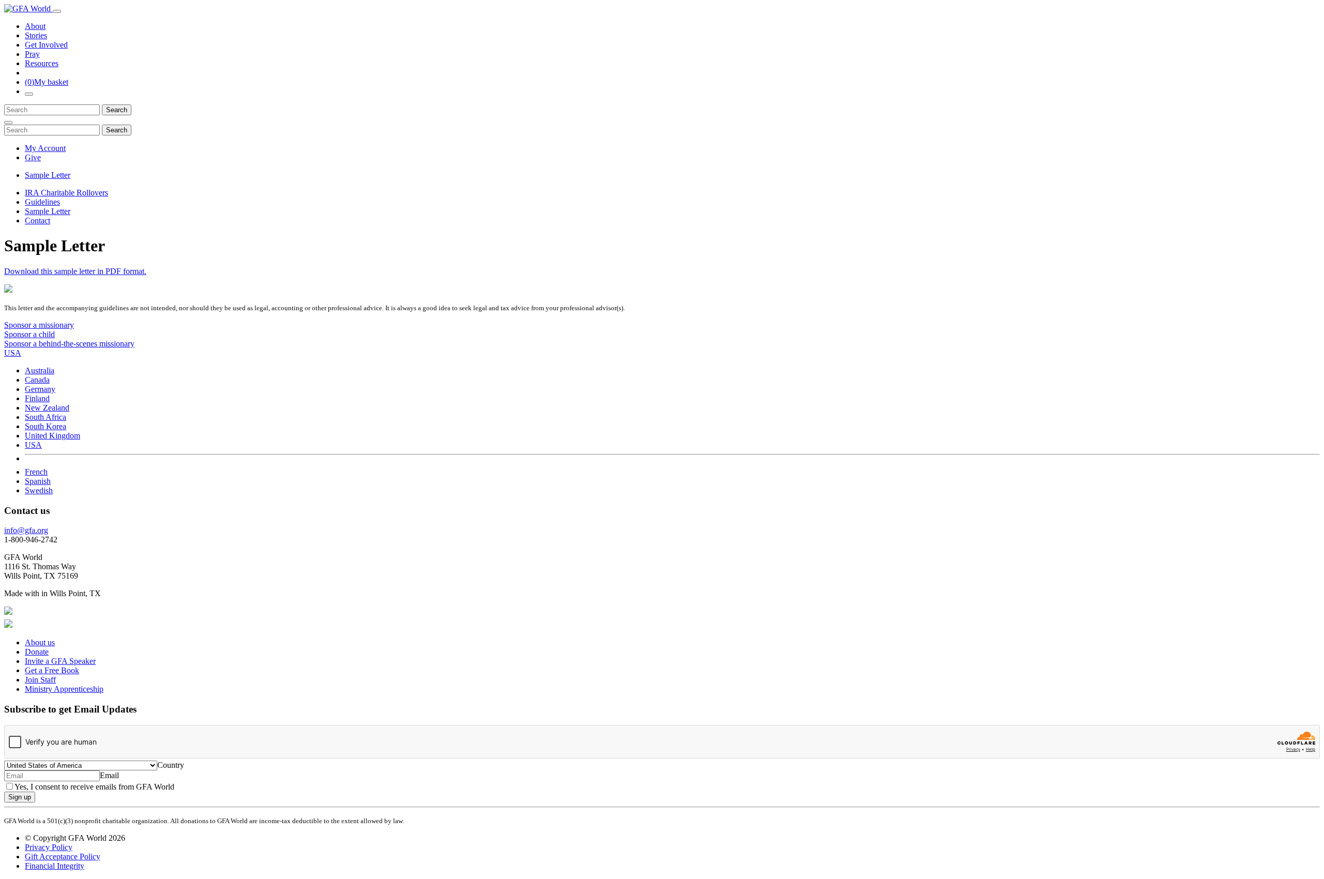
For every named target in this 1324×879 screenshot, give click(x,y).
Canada (37, 379)
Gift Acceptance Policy (62, 856)
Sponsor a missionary (39, 325)
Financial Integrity (54, 865)
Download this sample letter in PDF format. (75, 271)
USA (33, 445)
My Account (45, 148)
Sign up (19, 797)
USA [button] (12, 352)
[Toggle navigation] (57, 11)
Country (170, 765)
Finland (37, 398)
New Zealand (47, 407)
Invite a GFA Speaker (60, 661)
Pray (32, 54)
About (35, 26)
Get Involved (46, 44)
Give (33, 157)
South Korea (45, 426)
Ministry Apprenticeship (64, 689)
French (36, 471)
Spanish (38, 481)
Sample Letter (47, 175)
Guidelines (42, 202)
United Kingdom (52, 435)
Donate (37, 651)
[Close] (8, 122)
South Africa (45, 417)
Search (116, 110)
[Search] (29, 94)
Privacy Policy (48, 847)
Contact (37, 220)
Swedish (39, 490)
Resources (41, 63)
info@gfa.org (26, 530)
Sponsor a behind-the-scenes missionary (69, 343)
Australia (39, 370)
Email (109, 775)
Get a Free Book (52, 670)
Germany (40, 389)
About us (40, 642)
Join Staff (40, 679)
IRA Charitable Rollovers (66, 192)
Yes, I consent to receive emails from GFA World (94, 786)
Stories (36, 35)
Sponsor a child (29, 334)
